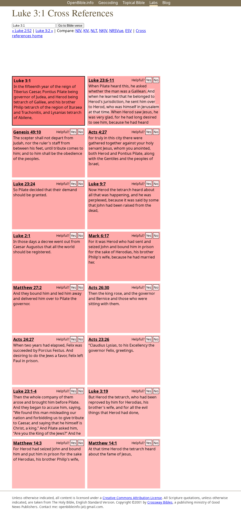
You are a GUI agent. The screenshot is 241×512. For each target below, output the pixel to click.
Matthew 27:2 (27, 287)
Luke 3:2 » (44, 30)
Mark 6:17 (98, 235)
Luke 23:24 (24, 184)
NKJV (103, 30)
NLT (94, 30)
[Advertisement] (193, 43)
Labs (153, 2)
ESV (128, 30)
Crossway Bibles (160, 502)
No (156, 80)
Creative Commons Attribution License (132, 498)
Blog (166, 2)
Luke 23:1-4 (24, 391)
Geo (108, 2)
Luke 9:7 (97, 184)
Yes (148, 80)
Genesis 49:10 (27, 132)
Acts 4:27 (97, 132)
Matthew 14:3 (27, 443)
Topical (134, 2)
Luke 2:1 (21, 235)
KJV (86, 30)
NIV (78, 30)
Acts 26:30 (98, 287)
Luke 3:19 (98, 391)
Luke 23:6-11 (101, 80)
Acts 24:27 (23, 339)
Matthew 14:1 (102, 443)
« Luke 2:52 (22, 30)
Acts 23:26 (98, 339)
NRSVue (116, 30)
